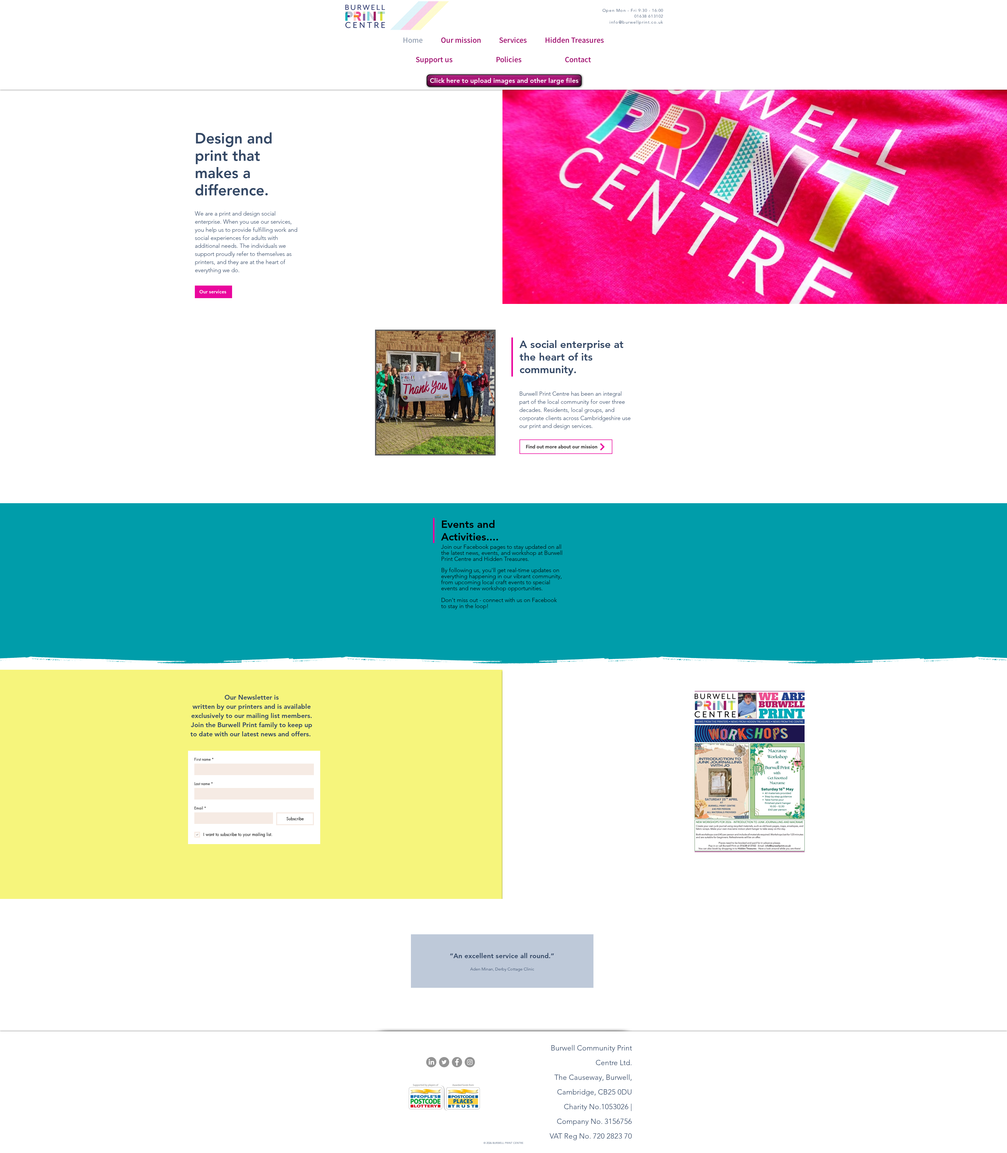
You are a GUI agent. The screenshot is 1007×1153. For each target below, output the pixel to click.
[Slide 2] (500, 1010)
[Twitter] (444, 1062)
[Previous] (21, 961)
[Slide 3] (507, 1010)
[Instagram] (470, 1062)
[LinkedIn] (431, 1062)
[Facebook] (457, 1062)
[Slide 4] (513, 1010)
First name (204, 759)
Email (200, 808)
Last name (203, 783)
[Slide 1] (494, 1010)
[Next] (986, 961)
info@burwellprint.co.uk (636, 22)
